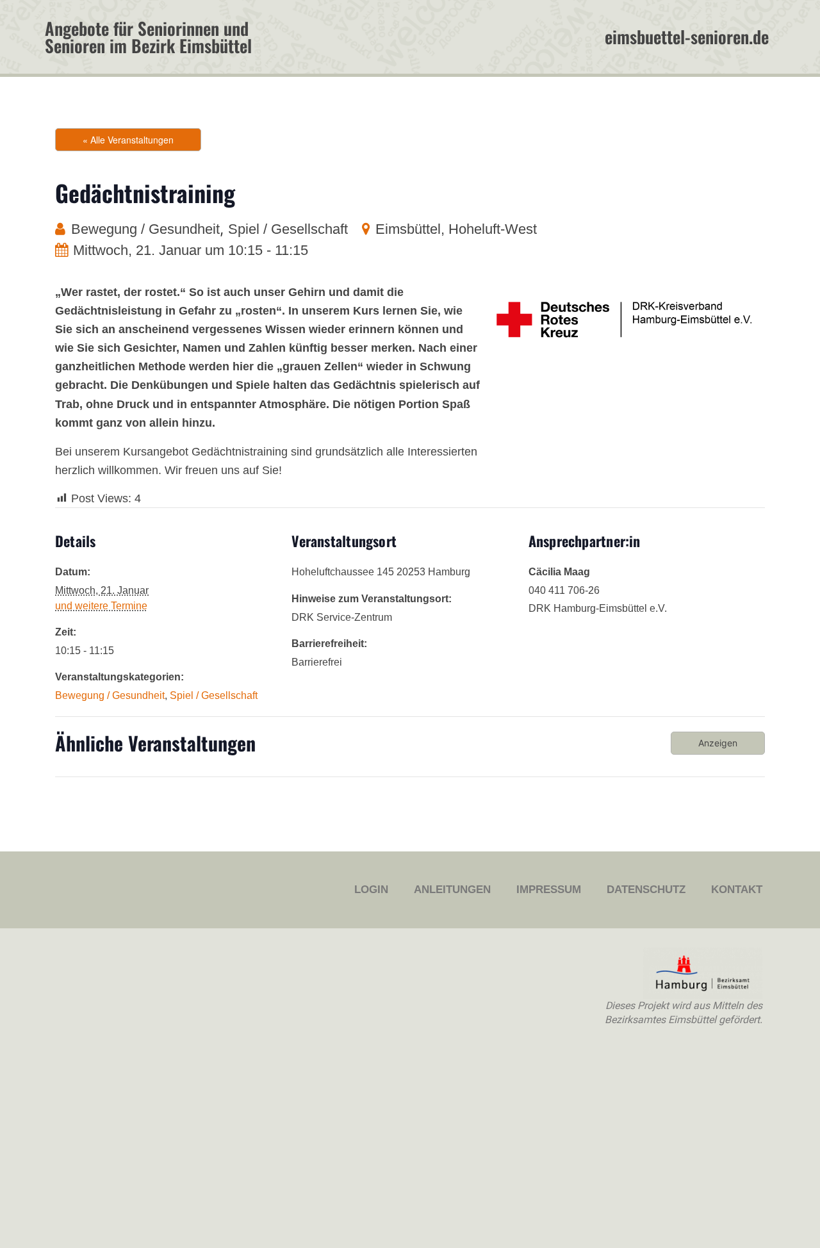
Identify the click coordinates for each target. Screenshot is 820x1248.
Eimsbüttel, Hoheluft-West (456, 229)
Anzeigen (717, 742)
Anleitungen (452, 889)
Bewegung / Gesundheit (145, 229)
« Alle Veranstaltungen (128, 139)
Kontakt (736, 889)
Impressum (548, 889)
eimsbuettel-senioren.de (687, 36)
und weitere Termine (101, 605)
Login (371, 889)
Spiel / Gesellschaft (288, 229)
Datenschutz (646, 889)
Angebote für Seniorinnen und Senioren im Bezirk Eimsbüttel (148, 36)
